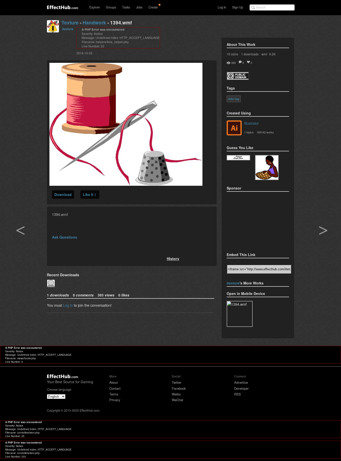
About (113, 382)
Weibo (176, 394)
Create (153, 7)
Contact (115, 388)
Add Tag (233, 98)
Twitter (176, 382)
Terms (113, 394)
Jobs (139, 7)
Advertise (241, 382)
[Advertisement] (252, 220)
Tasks (126, 7)
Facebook (179, 388)
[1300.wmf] (238, 157)
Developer (241, 388)
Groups (111, 7)
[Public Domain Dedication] (238, 78)
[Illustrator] (234, 128)
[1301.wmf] (267, 167)
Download (63, 194)
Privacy (114, 399)
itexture (67, 28)
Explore (94, 7)
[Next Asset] (125, 184)
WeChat (177, 399)
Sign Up (237, 7)
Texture (70, 22)
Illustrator (251, 123)
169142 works (265, 132)
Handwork (94, 22)
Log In (222, 7)
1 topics (249, 132)
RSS (237, 394)
